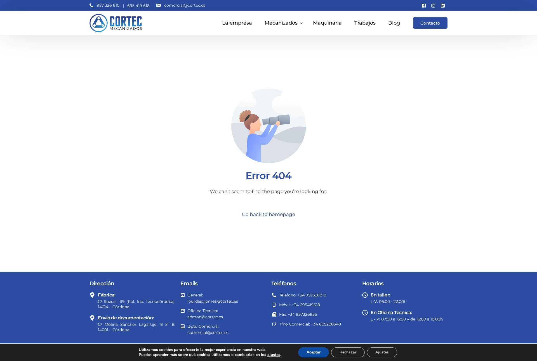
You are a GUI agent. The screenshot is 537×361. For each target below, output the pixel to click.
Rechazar (348, 352)
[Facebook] (423, 5)
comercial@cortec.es (184, 5)
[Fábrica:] (92, 295)
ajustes (273, 354)
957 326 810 (108, 5)
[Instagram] (433, 5)
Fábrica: (107, 295)
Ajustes (382, 352)
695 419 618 (138, 6)
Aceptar (314, 352)
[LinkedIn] (442, 5)
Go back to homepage (268, 214)
